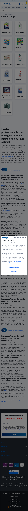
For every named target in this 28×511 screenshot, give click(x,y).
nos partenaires (17, 261)
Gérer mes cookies (14, 267)
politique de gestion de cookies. (12, 262)
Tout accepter (14, 271)
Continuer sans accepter (18, 237)
